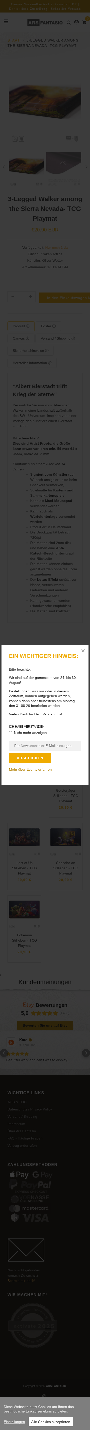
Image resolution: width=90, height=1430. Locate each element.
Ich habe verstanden (26, 726)
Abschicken (30, 758)
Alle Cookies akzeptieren (50, 1422)
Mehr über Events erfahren (30, 769)
